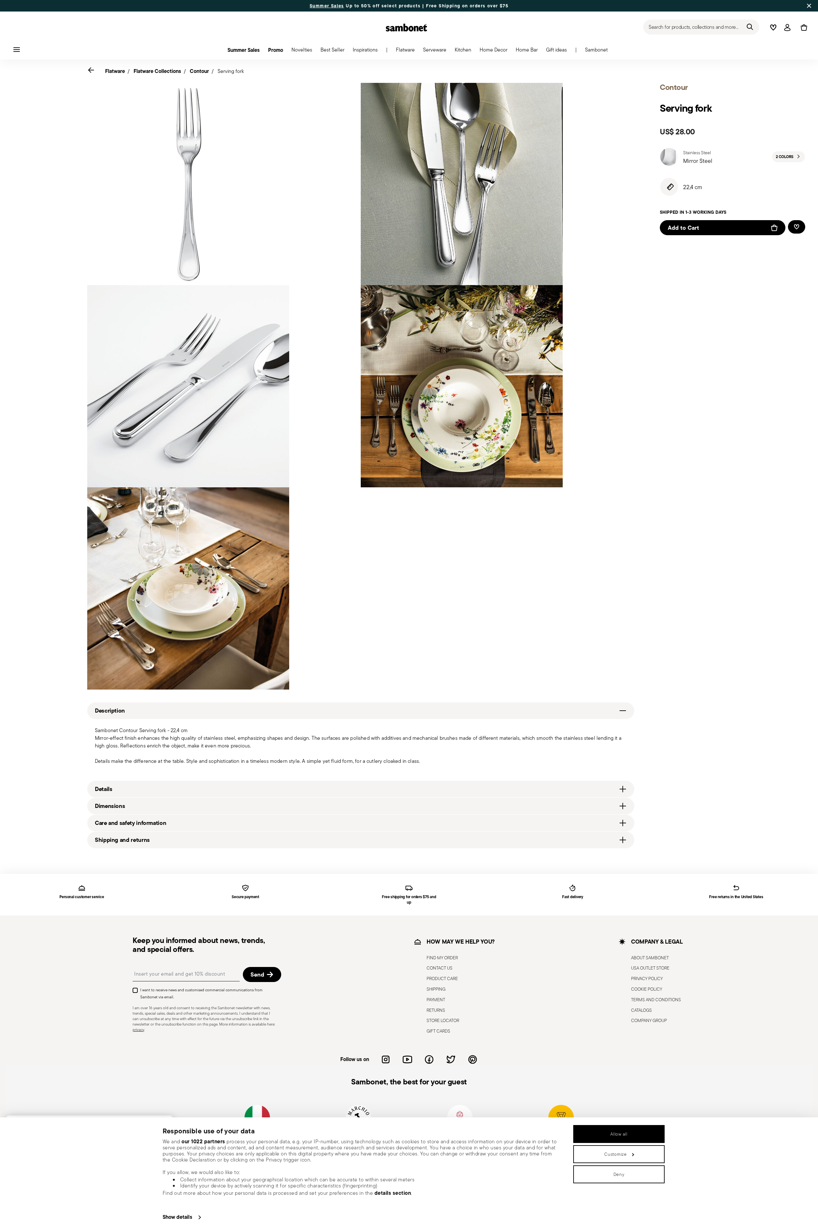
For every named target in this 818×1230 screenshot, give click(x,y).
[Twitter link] (451, 1059)
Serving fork (231, 71)
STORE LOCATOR (443, 1020)
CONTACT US (439, 968)
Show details (177, 1217)
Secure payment (245, 897)
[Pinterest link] (472, 1059)
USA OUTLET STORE (650, 968)
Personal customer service (81, 897)
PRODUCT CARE (442, 978)
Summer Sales (327, 5)
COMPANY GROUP (649, 1020)
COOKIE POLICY (646, 989)
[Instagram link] (386, 1059)
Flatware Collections (157, 71)
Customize (615, 1154)
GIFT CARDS (438, 1031)
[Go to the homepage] (406, 27)
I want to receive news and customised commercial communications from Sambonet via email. (201, 993)
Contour (199, 71)
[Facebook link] (429, 1059)
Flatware (115, 71)
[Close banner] (809, 6)
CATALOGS (641, 1010)
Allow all (618, 1134)
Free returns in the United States (736, 897)
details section (392, 1193)
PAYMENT (436, 999)
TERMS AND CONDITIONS (656, 999)
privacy (138, 1029)
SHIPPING (436, 989)
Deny (619, 1174)
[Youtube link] (407, 1059)
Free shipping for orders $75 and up (409, 899)
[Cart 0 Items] (802, 27)
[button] (405, 52)
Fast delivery (572, 897)
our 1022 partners (203, 1141)
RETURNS (436, 1010)
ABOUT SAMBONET (650, 957)
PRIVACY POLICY (647, 978)
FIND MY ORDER (442, 957)
